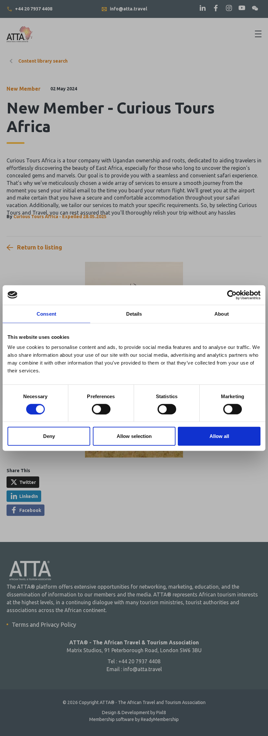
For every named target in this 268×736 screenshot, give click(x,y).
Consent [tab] (46, 313)
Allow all (219, 436)
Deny (49, 436)
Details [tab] (134, 313)
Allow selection (134, 436)
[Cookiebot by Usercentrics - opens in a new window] (231, 295)
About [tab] (221, 313)
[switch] (101, 409)
